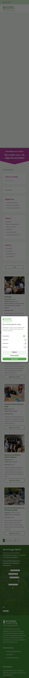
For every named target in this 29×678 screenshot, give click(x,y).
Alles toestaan (14, 359)
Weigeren (14, 352)
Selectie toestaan (14, 355)
